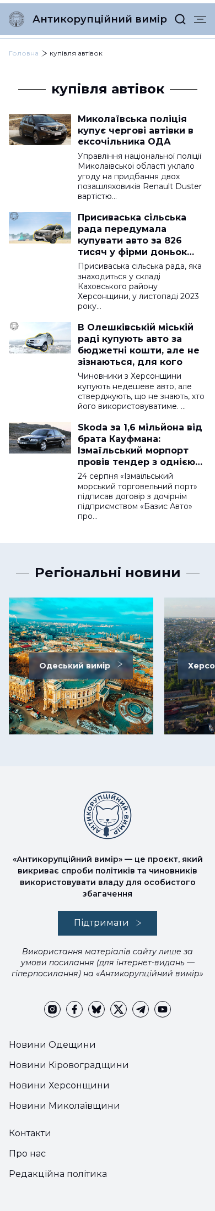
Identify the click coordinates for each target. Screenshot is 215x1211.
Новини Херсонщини (59, 1085)
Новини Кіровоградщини (69, 1065)
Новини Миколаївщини (64, 1106)
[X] (118, 1009)
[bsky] (96, 1009)
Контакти (30, 1133)
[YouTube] (162, 1009)
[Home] (16, 19)
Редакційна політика (58, 1174)
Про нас (27, 1153)
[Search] (180, 19)
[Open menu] (200, 19)
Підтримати (101, 922)
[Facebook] (74, 1009)
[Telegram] (140, 1009)
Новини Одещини (52, 1044)
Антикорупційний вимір (100, 19)
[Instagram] (52, 1009)
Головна (24, 53)
